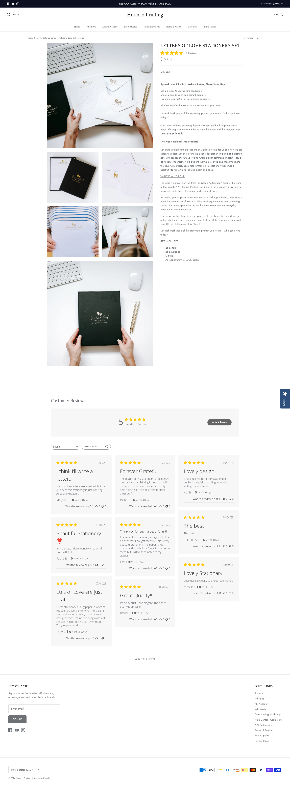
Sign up (17, 719)
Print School (210, 26)
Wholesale (260, 709)
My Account (261, 704)
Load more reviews (145, 658)
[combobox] (65, 447)
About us (259, 693)
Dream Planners (109, 26)
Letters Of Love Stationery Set (71, 37)
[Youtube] (13, 4)
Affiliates (259, 699)
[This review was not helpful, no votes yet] (103, 506)
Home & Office (173, 26)
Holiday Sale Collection (46, 37)
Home (77, 26)
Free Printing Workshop (268, 714)
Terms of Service (264, 730)
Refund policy (262, 735)
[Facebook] (8, 4)
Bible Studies (130, 26)
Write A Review (219, 422)
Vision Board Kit (151, 26)
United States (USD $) (270, 3)
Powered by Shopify (41, 778)
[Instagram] (17, 4)
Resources (192, 26)
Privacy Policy (262, 741)
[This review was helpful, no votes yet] (96, 506)
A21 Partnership (263, 725)
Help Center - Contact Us (268, 720)
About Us (91, 26)
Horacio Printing (23, 778)
